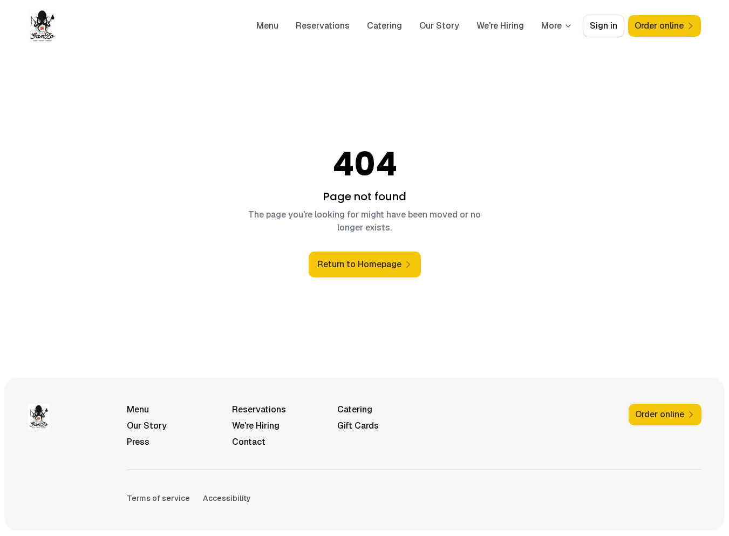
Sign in (603, 25)
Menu (267, 25)
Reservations (323, 25)
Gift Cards (358, 425)
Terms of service (158, 498)
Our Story (439, 25)
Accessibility (227, 498)
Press (138, 441)
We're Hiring (500, 25)
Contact (248, 441)
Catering (384, 25)
